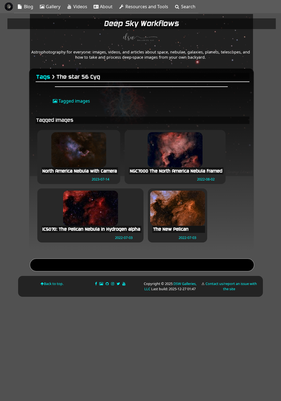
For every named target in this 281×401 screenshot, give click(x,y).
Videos (79, 7)
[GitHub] (107, 283)
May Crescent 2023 (142, 265)
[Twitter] (119, 283)
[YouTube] (124, 283)
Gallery (52, 7)
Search (187, 7)
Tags (43, 77)
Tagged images (73, 101)
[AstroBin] (101, 283)
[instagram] (112, 283)
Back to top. (53, 283)
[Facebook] (96, 283)
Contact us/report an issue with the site (231, 286)
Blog (28, 7)
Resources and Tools (146, 7)
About (106, 7)
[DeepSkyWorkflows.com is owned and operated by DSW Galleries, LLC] (140, 37)
